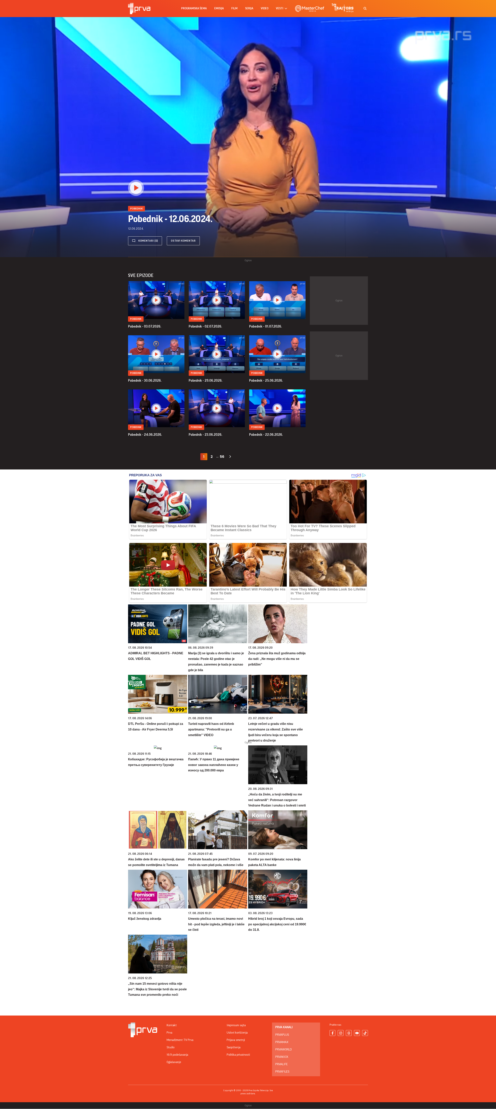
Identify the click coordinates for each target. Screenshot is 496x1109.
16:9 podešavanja (177, 1054)
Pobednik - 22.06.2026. (266, 434)
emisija (219, 8)
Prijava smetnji (236, 1040)
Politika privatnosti (238, 1054)
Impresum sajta (236, 1025)
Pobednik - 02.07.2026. (205, 326)
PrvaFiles (282, 1071)
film (234, 8)
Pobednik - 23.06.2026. (205, 434)
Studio (171, 1047)
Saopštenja (233, 1047)
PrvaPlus (282, 1034)
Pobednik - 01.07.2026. (265, 326)
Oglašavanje (174, 1062)
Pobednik (135, 319)
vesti (279, 8)
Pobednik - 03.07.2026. (144, 326)
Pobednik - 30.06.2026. (145, 380)
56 (222, 456)
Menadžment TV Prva (180, 1040)
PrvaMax (281, 1042)
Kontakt (172, 1025)
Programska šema (194, 8)
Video (264, 8)
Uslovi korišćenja (237, 1032)
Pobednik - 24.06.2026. (145, 434)
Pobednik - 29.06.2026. (205, 380)
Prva (169, 1032)
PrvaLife (281, 1064)
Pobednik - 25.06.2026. (266, 380)
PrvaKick (281, 1056)
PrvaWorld (283, 1049)
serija (249, 8)
